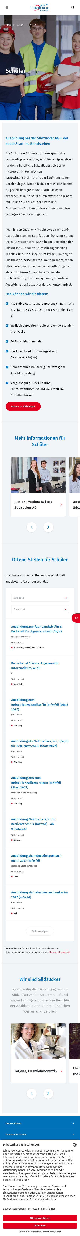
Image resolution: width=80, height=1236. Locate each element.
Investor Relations (16, 1134)
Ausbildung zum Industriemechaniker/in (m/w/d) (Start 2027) (39, 704)
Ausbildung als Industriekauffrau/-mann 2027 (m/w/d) (36, 858)
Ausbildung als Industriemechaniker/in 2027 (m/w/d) (39, 894)
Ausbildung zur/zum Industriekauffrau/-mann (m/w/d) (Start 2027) (36, 782)
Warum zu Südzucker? (23, 406)
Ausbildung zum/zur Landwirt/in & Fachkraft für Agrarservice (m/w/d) (36, 629)
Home (8, 25)
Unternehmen (13, 1123)
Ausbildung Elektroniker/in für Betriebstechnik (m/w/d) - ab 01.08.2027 (33, 824)
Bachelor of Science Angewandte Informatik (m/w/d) (34, 665)
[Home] (39, 7)
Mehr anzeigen (40, 931)
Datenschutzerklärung (59, 952)
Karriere (20, 25)
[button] (48, 527)
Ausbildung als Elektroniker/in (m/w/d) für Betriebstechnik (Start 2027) (40, 743)
